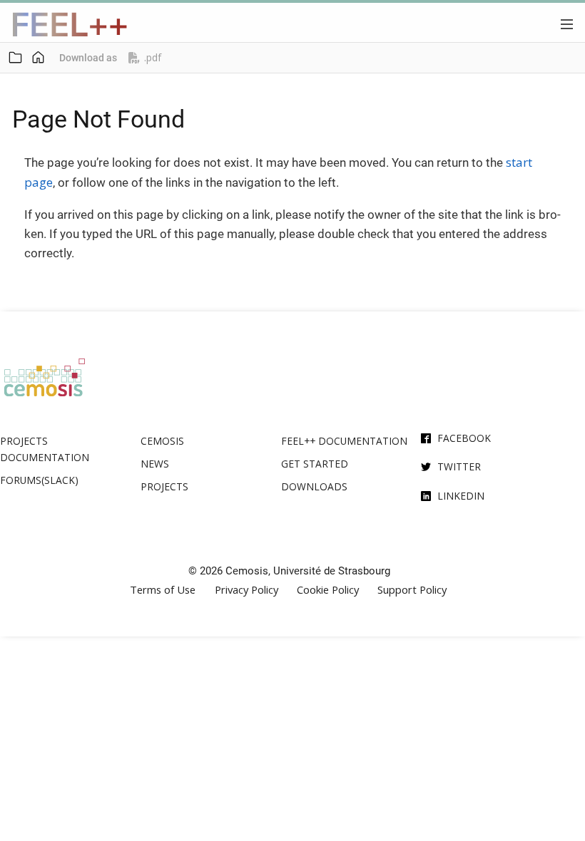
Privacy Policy (246, 589)
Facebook (464, 438)
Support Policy (412, 589)
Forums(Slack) (39, 480)
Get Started (314, 463)
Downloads (314, 486)
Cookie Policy (328, 589)
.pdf (152, 57)
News (155, 463)
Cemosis (162, 441)
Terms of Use (162, 589)
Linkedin (460, 495)
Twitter (459, 466)
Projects (164, 486)
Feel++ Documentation (344, 441)
